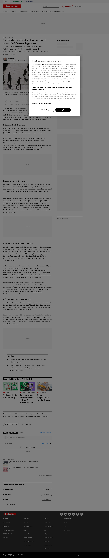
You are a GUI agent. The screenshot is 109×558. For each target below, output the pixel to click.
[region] (54, 86)
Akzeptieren (63, 110)
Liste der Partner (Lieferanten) (42, 103)
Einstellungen (46, 110)
